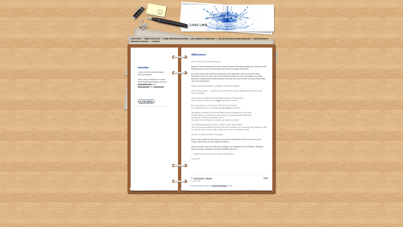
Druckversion (199, 178)
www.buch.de (143, 87)
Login (266, 178)
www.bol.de (159, 87)
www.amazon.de (145, 84)
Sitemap (209, 178)
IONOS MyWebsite (219, 186)
